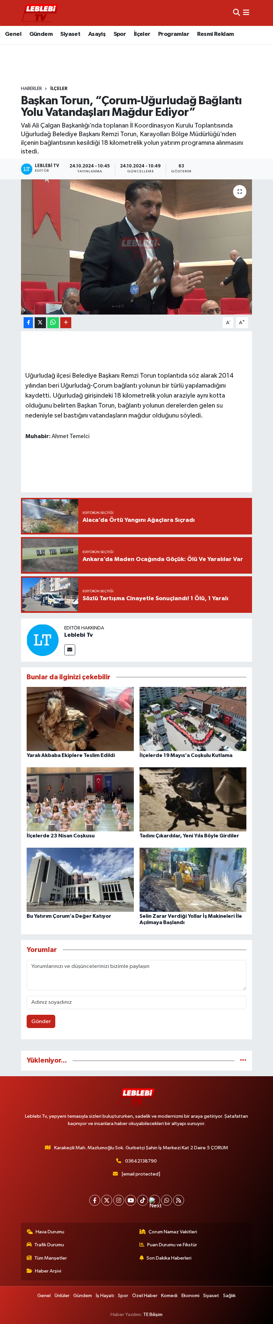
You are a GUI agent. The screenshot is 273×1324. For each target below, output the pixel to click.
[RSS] (178, 1200)
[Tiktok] (142, 1200)
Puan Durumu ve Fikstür (172, 1244)
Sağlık (229, 1295)
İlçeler (142, 34)
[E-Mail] (69, 649)
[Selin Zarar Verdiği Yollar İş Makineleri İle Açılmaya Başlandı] (193, 880)
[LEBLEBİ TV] (40, 12)
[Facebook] (94, 1200)
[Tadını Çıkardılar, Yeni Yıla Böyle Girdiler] (193, 799)
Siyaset (70, 34)
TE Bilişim (152, 1314)
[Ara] (236, 13)
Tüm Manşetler (50, 1258)
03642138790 (141, 1161)
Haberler (31, 88)
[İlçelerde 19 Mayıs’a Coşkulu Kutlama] (193, 719)
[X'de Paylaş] (40, 322)
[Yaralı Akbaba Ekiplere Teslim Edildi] (80, 719)
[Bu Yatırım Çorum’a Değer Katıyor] (80, 880)
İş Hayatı (105, 1295)
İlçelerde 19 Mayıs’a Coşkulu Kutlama (185, 755)
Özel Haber (144, 1295)
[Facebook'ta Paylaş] (28, 322)
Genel (13, 34)
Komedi (169, 1295)
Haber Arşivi (48, 1271)
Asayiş (97, 34)
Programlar (173, 34)
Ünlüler (62, 1295)
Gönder (41, 1021)
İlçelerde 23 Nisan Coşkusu (61, 835)
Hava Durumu (50, 1231)
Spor (120, 34)
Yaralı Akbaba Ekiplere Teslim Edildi (71, 755)
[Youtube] (130, 1200)
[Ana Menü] (246, 13)
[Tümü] (243, 1060)
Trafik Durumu (49, 1244)
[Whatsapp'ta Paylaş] (53, 322)
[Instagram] (118, 1200)
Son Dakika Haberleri (168, 1258)
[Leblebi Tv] (43, 640)
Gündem (41, 34)
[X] (106, 1200)
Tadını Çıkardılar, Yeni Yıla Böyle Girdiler (189, 835)
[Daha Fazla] (65, 322)
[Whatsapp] (166, 1200)
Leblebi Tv (78, 635)
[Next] (154, 1200)
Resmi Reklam (215, 34)
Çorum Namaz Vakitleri (172, 1231)
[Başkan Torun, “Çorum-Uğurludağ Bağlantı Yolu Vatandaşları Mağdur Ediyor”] (136, 247)
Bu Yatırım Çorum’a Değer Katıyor (69, 916)
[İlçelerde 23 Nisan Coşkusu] (80, 799)
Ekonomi (190, 1295)
